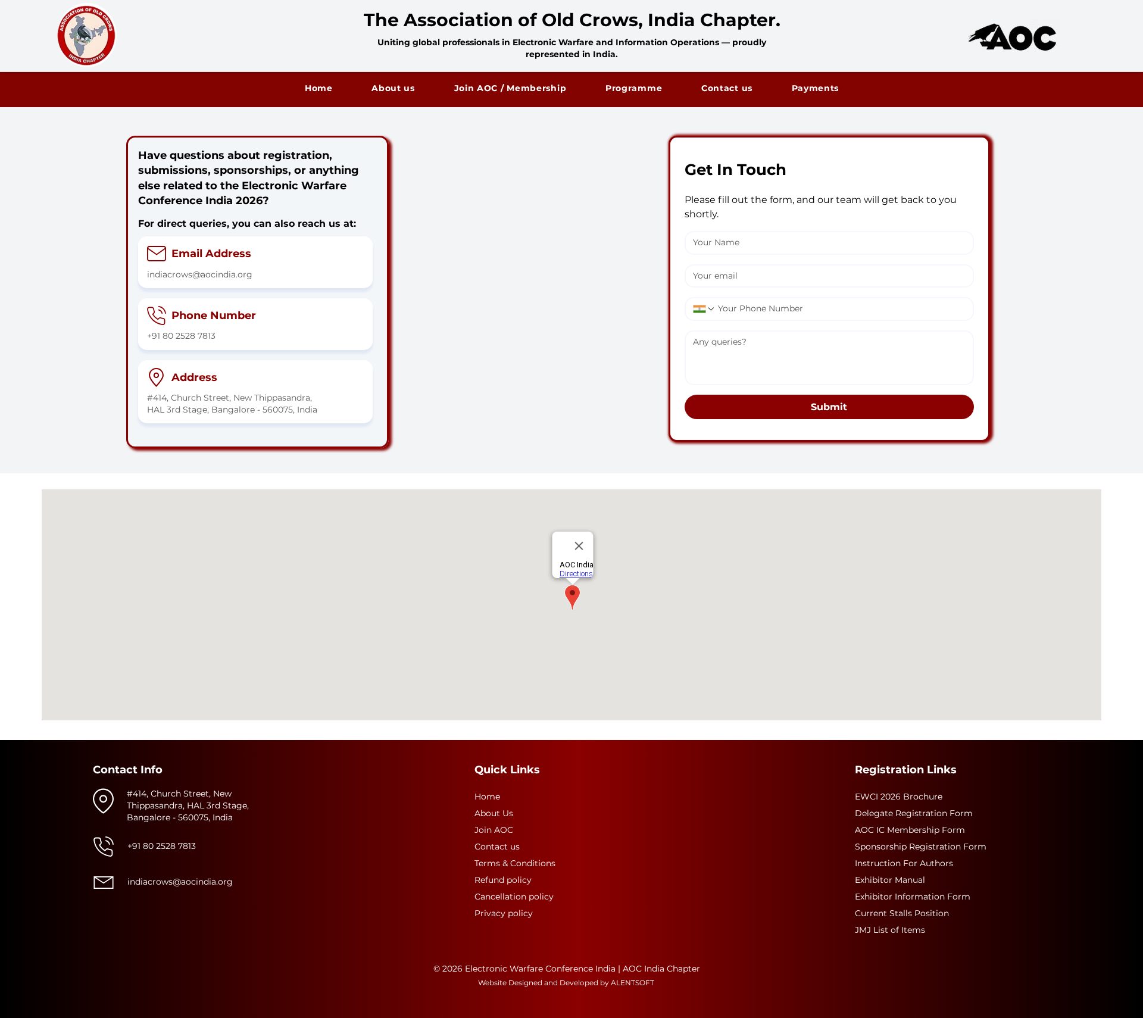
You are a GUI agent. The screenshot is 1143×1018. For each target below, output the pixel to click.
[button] (634, 88)
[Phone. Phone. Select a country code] (704, 309)
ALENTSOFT (632, 982)
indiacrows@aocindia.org (199, 274)
